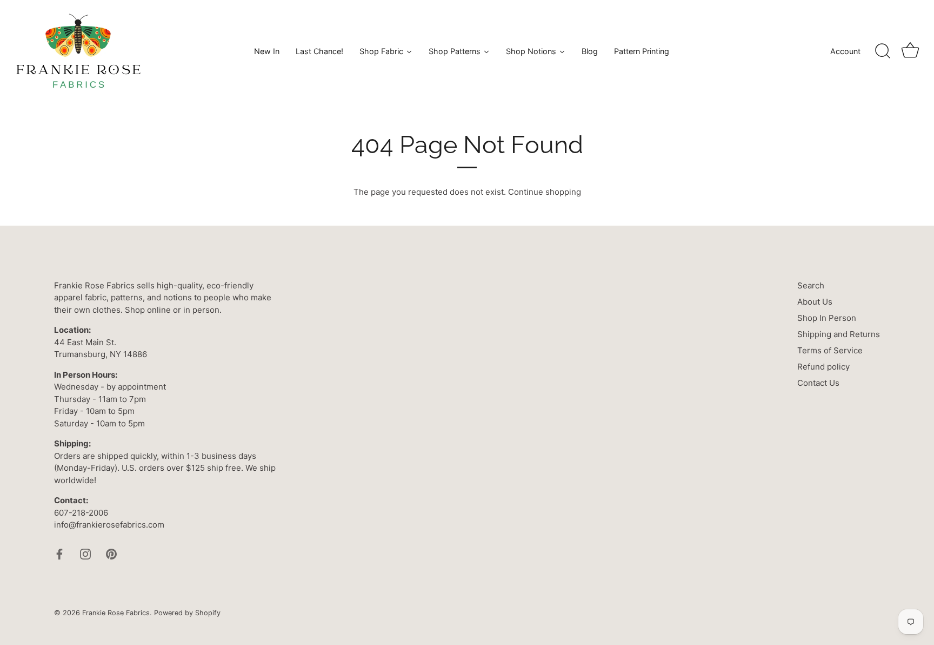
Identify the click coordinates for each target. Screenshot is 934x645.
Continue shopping (544, 192)
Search (810, 285)
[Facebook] (59, 553)
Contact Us (818, 383)
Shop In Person (826, 318)
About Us (814, 302)
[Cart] (910, 51)
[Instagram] (85, 553)
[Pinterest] (111, 553)
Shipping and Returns (838, 334)
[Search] (883, 51)
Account (845, 51)
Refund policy (823, 366)
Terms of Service (830, 350)
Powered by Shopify (187, 613)
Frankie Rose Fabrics (116, 613)
